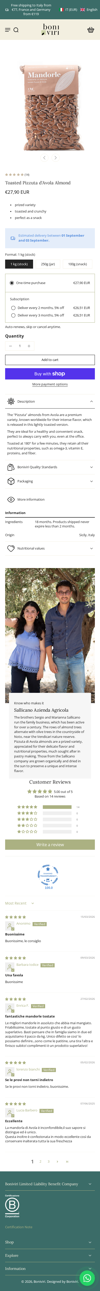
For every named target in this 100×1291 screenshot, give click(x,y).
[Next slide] (56, 158)
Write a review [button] (50, 844)
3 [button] (48, 1161)
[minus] (10, 346)
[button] (78, 9)
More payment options (50, 384)
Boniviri (39, 1281)
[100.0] (48, 875)
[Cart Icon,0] (89, 29)
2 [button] (40, 1161)
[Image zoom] (50, 100)
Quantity (14, 336)
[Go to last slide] (44, 158)
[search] (16, 29)
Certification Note (18, 1227)
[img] (15, 917)
